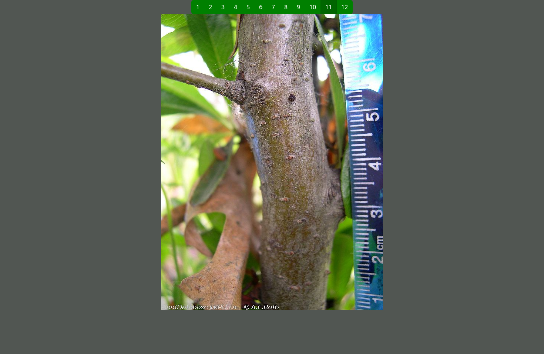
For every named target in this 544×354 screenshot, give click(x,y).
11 (328, 7)
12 (344, 7)
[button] (152, 162)
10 (312, 7)
